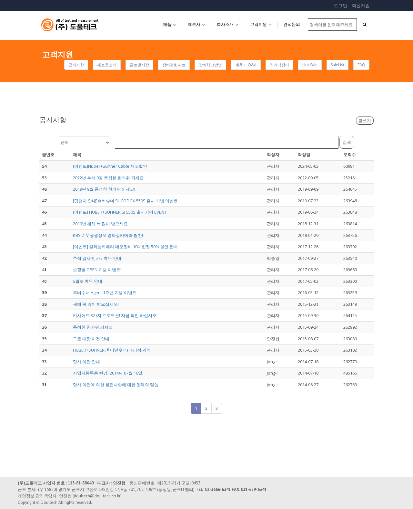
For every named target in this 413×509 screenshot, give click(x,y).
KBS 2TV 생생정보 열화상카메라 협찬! (108, 235)
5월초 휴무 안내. (88, 281)
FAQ (361, 65)
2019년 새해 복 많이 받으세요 (100, 224)
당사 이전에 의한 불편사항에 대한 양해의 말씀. (116, 384)
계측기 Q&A (246, 65)
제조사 (198, 24)
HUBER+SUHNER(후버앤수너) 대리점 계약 (112, 350)
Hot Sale (309, 65)
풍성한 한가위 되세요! (93, 327)
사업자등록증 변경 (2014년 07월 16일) (108, 373)
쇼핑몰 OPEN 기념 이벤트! (97, 269)
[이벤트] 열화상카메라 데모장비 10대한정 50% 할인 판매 (125, 246)
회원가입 (361, 5)
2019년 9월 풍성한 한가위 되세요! (104, 189)
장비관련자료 (174, 65)
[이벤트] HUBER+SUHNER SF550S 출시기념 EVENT (119, 212)
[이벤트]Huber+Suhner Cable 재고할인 (110, 166)
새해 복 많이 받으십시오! (96, 304)
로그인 (340, 5)
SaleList (337, 65)
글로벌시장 (139, 65)
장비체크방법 (210, 65)
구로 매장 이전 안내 (91, 339)
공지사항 (76, 65)
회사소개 (229, 24)
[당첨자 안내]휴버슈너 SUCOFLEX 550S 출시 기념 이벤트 (125, 201)
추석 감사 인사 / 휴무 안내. (97, 258)
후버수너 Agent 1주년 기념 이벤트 (104, 292)
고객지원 (262, 24)
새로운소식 (106, 65)
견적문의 (291, 24)
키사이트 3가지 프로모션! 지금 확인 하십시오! (115, 315)
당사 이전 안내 (86, 362)
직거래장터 (279, 65)
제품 (171, 24)
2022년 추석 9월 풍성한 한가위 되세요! (109, 178)
